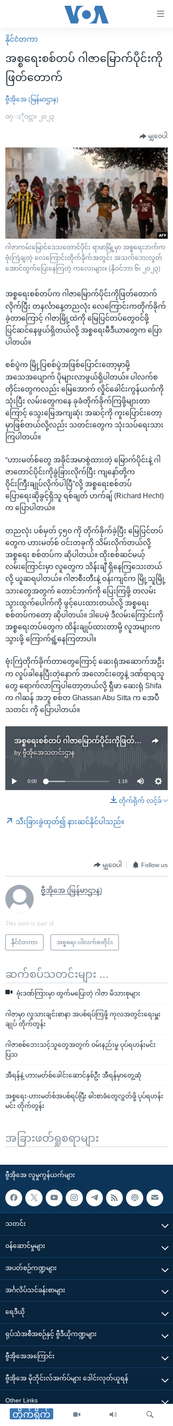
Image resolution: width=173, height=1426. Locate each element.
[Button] (153, 136)
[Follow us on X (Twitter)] (33, 1197)
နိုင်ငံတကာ (21, 39)
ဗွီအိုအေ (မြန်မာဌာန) (32, 99)
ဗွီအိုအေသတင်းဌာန (49, 752)
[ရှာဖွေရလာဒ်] (150, 1415)
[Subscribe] (154, 1197)
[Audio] (113, 1415)
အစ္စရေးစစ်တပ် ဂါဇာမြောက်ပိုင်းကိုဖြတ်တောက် (86, 740)
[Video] (76, 1415)
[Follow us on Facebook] (13, 1197)
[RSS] (114, 1197)
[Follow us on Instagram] (74, 1197)
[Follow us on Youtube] (54, 1197)
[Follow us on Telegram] (94, 1197)
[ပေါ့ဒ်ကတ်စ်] (134, 1197)
